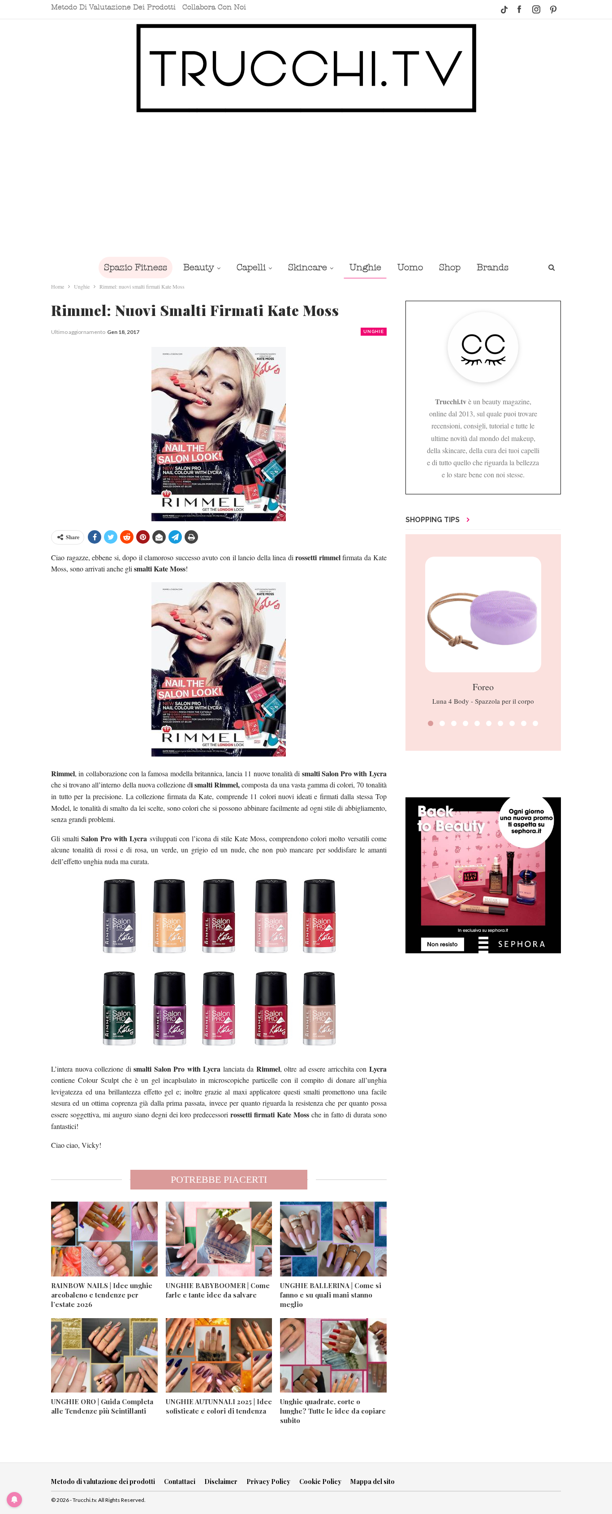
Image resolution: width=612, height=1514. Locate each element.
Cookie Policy (320, 1481)
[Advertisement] (306, 184)
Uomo (410, 267)
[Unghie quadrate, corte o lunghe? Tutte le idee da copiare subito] (333, 1355)
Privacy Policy (268, 1481)
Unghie (365, 267)
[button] (430, 723)
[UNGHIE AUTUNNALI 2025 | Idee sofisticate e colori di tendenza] (219, 1355)
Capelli (251, 267)
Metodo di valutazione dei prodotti (113, 7)
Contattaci (179, 1481)
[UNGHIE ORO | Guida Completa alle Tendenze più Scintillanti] (104, 1355)
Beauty (198, 267)
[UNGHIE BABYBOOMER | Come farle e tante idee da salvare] (219, 1239)
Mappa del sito (372, 1481)
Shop (450, 267)
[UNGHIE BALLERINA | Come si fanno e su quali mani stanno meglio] (333, 1239)
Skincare (307, 267)
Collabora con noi (214, 7)
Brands (493, 267)
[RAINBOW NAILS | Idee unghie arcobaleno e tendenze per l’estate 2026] (104, 1239)
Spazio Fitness (135, 267)
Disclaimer (220, 1481)
